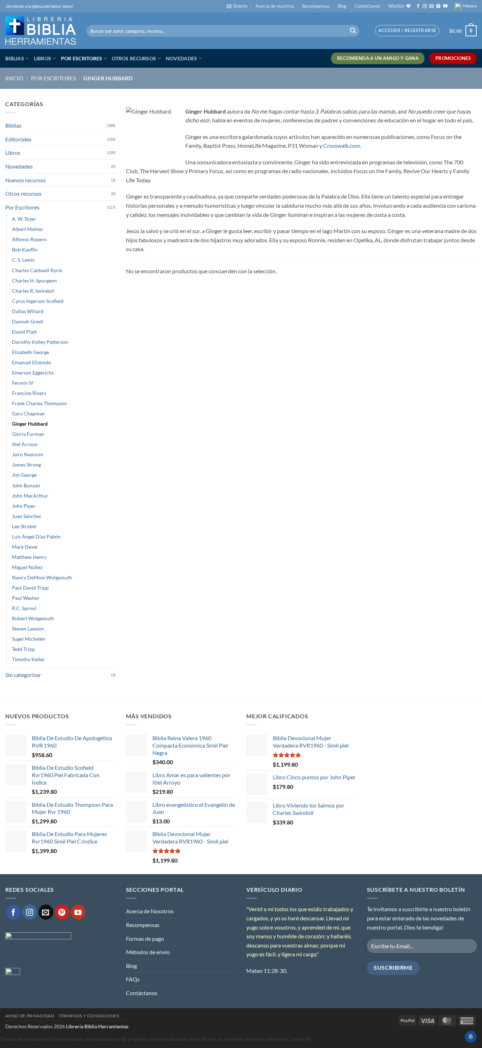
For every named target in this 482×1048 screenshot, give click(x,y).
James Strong (26, 465)
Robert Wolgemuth (33, 618)
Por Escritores (81, 58)
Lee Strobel (24, 526)
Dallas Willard (27, 311)
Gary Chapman (28, 413)
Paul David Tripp (30, 588)
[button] (237, 6)
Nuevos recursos (25, 180)
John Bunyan (26, 485)
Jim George (24, 475)
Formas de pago (145, 938)
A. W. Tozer (24, 219)
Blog (342, 6)
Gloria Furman (28, 434)
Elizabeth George (30, 352)
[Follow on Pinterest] (438, 6)
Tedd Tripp (23, 649)
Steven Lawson (28, 629)
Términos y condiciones (89, 1015)
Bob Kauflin (25, 249)
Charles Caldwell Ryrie (37, 270)
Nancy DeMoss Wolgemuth (42, 577)
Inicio (14, 78)
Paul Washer (26, 598)
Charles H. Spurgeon (34, 281)
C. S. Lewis (23, 260)
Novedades (181, 58)
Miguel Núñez (27, 567)
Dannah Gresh (27, 321)
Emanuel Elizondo (31, 362)
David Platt (24, 332)
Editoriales (18, 139)
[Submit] (353, 31)
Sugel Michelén (28, 639)
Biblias (14, 58)
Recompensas (316, 6)
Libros (43, 58)
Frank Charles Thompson (39, 403)
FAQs (133, 979)
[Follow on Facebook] (418, 6)
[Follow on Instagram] (425, 6)
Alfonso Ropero (29, 239)
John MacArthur (30, 496)
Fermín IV (23, 383)
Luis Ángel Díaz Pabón (36, 537)
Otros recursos (134, 58)
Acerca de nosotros (274, 6)
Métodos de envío (148, 952)
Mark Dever (25, 547)
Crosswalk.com (341, 145)
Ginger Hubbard (30, 424)
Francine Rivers (29, 393)
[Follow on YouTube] (445, 6)
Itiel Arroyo (24, 444)
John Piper (24, 506)
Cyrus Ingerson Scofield (38, 301)
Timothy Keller (28, 659)
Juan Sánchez (26, 516)
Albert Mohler (27, 229)
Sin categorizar (23, 674)
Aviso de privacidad (29, 1015)
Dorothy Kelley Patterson (40, 342)
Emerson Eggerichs (33, 373)
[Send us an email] (431, 6)
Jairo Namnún (27, 454)
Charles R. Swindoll (33, 291)
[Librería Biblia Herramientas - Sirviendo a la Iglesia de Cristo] (40, 31)
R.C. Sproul (24, 608)
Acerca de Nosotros (150, 911)
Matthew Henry (29, 557)
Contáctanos (367, 6)
